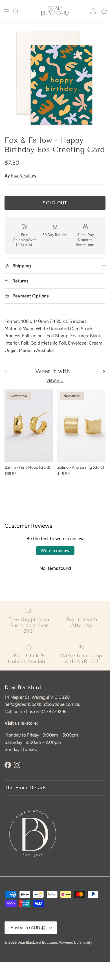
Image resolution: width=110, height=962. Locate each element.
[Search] (18, 11)
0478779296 (54, 711)
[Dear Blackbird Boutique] (55, 11)
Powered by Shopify (75, 942)
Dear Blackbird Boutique (37, 942)
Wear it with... (55, 371)
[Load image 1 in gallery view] (55, 78)
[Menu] (6, 11)
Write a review (55, 550)
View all (55, 381)
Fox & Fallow (24, 175)
